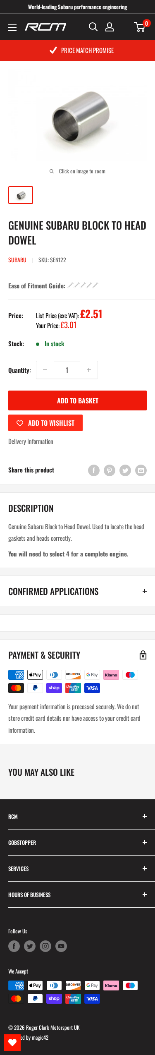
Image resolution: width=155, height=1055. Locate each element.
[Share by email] (141, 469)
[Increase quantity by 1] (89, 370)
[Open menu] (12, 27)
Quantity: (19, 369)
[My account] (109, 26)
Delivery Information (30, 441)
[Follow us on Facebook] (14, 946)
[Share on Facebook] (94, 469)
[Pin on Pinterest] (109, 469)
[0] (140, 27)
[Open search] (93, 26)
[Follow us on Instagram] (45, 946)
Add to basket (77, 400)
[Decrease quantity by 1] (45, 370)
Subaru (17, 259)
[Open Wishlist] (12, 1042)
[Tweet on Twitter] (125, 469)
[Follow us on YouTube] (61, 946)
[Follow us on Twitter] (30, 946)
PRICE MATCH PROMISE (87, 50)
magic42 (40, 1037)
